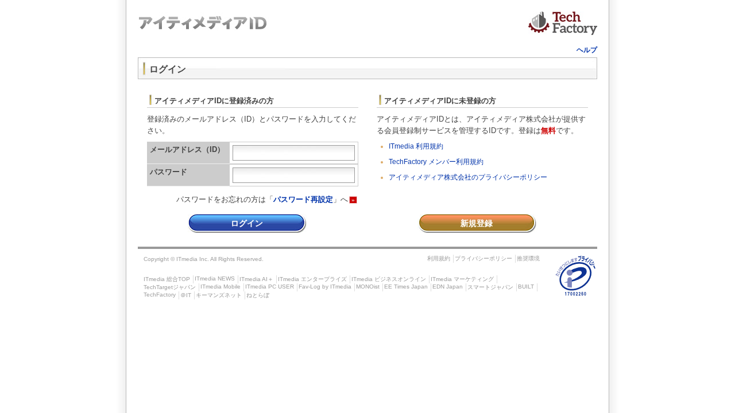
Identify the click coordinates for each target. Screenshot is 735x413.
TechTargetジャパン (170, 287)
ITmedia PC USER (269, 286)
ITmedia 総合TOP (167, 279)
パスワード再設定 (303, 199)
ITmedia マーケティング (462, 279)
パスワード (168, 171)
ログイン (247, 223)
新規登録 (477, 223)
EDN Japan (447, 286)
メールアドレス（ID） (187, 149)
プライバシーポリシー (483, 258)
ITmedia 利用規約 (416, 146)
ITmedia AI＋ (256, 279)
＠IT (185, 295)
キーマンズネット (219, 295)
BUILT (526, 286)
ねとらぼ (257, 295)
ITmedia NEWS (215, 278)
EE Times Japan (406, 286)
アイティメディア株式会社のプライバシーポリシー (468, 177)
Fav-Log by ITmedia (325, 286)
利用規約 (438, 258)
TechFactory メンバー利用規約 (436, 162)
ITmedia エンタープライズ (312, 279)
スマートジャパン (490, 287)
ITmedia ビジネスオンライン (388, 279)
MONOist (368, 286)
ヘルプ (587, 50)
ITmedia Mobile (220, 286)
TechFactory (160, 294)
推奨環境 (528, 258)
